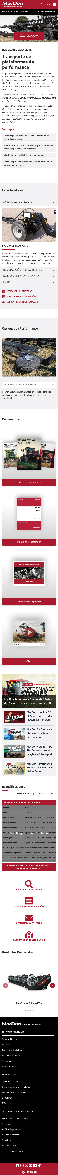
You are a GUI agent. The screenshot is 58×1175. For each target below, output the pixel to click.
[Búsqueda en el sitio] (42, 4)
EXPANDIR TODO (23, 794)
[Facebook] (17, 1165)
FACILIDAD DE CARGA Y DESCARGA (21, 276)
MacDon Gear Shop (11, 1056)
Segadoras (7, 1098)
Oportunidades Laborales (13, 1050)
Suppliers (6, 1140)
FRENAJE (7, 282)
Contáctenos (8, 1066)
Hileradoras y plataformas (14, 1093)
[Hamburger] (54, 4)
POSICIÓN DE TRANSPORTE (17, 202)
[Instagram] (22, 1165)
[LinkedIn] (35, 1165)
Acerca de (6, 1061)
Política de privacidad (11, 1129)
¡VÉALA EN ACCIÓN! (29, 36)
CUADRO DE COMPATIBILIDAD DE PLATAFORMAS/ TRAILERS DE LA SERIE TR (28, 867)
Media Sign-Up (9, 1146)
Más (4, 1103)
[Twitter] (26, 1165)
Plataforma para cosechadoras (16, 1087)
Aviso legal (7, 1124)
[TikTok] (39, 1165)
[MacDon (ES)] (13, 4)
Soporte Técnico (9, 1039)
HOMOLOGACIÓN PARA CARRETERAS (22, 270)
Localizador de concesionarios (15, 1119)
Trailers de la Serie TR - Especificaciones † (22, 803)
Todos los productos (11, 1082)
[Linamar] (29, 1172)
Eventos (6, 1045)
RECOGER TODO (45, 794)
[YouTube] (30, 1165)
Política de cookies (10, 1135)
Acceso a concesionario (12, 1151)
